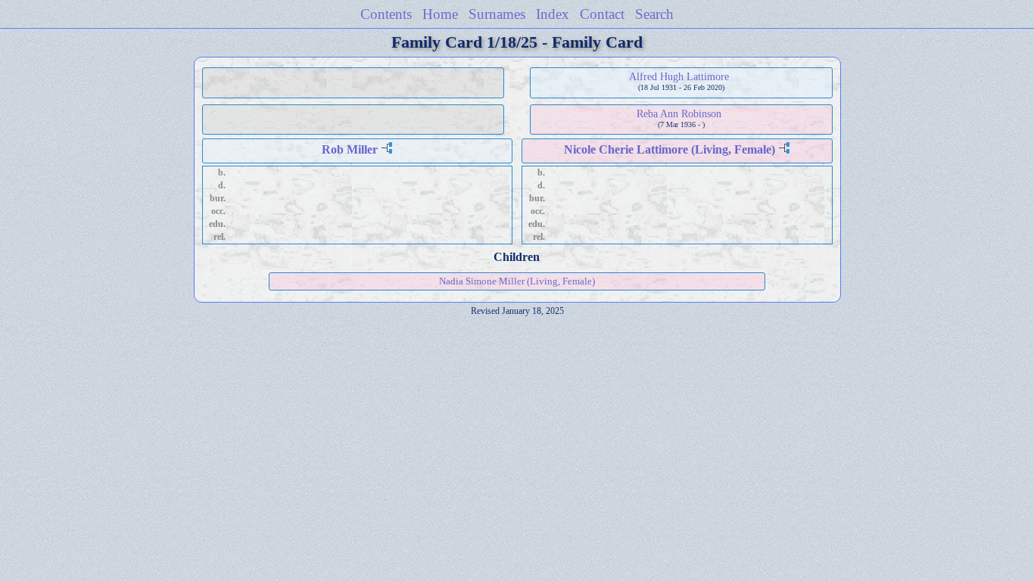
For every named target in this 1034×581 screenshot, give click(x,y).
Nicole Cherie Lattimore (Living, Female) (669, 149)
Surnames (497, 14)
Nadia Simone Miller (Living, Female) (517, 281)
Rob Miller (350, 149)
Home (440, 14)
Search (654, 14)
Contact (602, 14)
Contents (386, 14)
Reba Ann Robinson (679, 113)
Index (552, 14)
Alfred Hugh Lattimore (679, 76)
